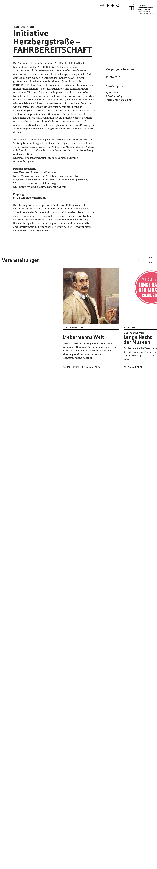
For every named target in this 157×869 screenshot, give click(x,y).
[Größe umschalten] (102, 5)
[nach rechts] (150, 260)
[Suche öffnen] (118, 5)
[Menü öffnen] (5, 6)
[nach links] (141, 260)
